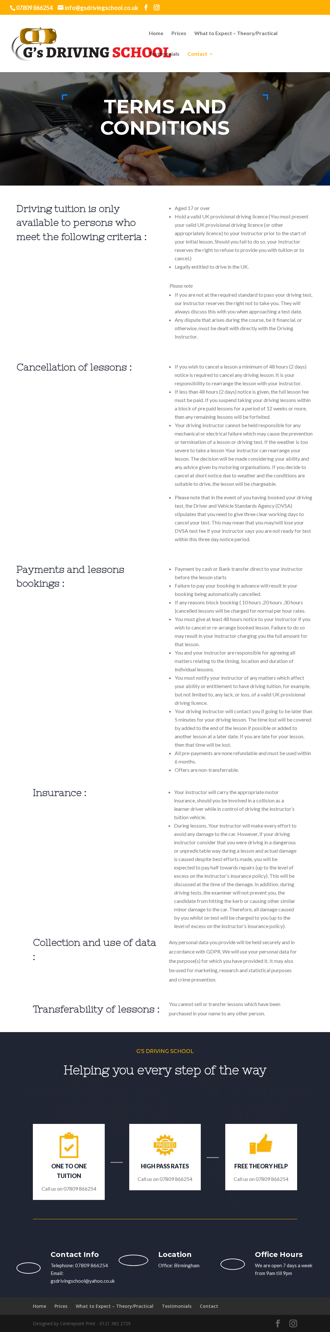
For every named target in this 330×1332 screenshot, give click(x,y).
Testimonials (164, 54)
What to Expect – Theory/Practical (235, 33)
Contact (197, 54)
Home (156, 33)
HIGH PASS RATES (165, 1166)
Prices (178, 33)
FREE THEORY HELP (261, 1166)
